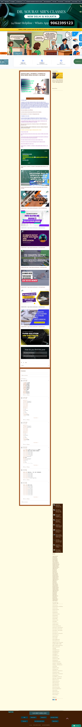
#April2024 (54, 643)
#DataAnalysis (55, 678)
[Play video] (35, 157)
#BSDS (60, 643)
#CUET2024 (54, 648)
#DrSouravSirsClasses (56, 682)
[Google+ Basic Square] (56, 699)
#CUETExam (54, 663)
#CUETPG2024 (55, 666)
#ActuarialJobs (60, 630)
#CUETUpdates (55, 670)
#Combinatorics (60, 673)
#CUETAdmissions (55, 657)
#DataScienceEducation (56, 681)
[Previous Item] (53, 75)
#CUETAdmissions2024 (56, 658)
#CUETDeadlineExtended (56, 661)
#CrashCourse (60, 676)
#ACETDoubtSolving (56, 606)
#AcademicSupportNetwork (57, 625)
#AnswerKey (61, 642)
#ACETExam (61, 606)
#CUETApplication (55, 660)
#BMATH (57, 643)
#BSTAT (54, 645)
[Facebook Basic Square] (53, 699)
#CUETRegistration (55, 669)
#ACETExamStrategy (56, 609)
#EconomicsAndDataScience (57, 688)
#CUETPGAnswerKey (56, 667)
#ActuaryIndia (60, 633)
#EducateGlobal (55, 690)
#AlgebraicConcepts (56, 642)
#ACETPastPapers (55, 615)
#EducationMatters (55, 694)
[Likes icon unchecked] (23, 395)
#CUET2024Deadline (56, 652)
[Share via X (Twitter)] (23, 362)
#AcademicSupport (55, 624)
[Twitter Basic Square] (54, 699)
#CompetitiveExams (55, 675)
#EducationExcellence (56, 693)
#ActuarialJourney (55, 631)
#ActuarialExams (55, 630)
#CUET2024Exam (55, 654)
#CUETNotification (59, 664)
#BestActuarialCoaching (59, 645)
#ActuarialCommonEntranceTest (57, 628)
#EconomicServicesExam (56, 687)
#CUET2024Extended (56, 655)
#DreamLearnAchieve (56, 685)
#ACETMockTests (55, 612)
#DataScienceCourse (56, 679)
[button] (35, 353)
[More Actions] (48, 380)
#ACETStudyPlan (55, 618)
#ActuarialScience (55, 633)
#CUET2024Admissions (56, 649)
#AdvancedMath (55, 637)
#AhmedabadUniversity (56, 640)
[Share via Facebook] (21, 362)
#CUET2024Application (56, 651)
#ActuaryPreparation (56, 634)
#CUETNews (54, 664)
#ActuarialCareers (60, 627)
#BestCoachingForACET (56, 646)
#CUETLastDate (59, 663)
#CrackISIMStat (55, 676)
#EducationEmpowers (56, 691)
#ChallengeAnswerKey (56, 672)
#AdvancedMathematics (56, 639)
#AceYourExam (55, 627)
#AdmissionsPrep (55, 636)
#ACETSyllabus (55, 621)
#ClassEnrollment (55, 673)
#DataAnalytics (59, 678)
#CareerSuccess (60, 670)
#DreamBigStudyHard (56, 684)
